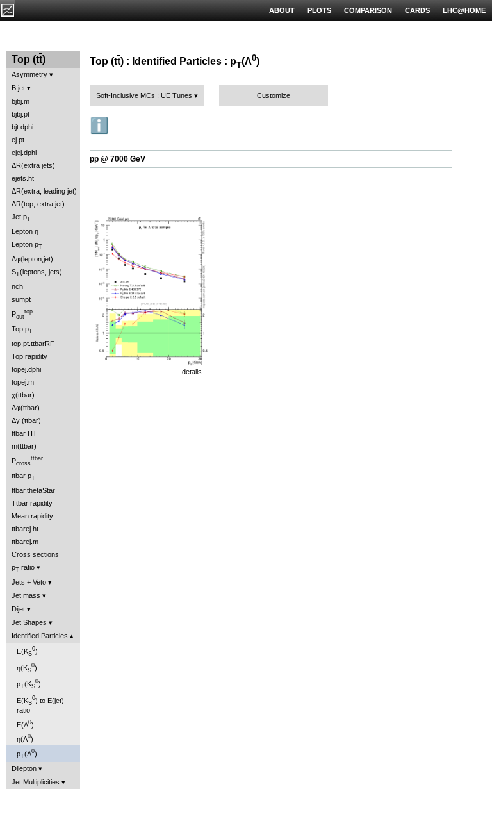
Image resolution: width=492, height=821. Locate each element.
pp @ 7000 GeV (117, 158)
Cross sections (35, 554)
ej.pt (18, 140)
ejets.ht (23, 178)
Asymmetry (29, 74)
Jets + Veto (29, 582)
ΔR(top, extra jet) (38, 204)
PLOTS (319, 10)
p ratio (23, 568)
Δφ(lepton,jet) (32, 259)
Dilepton (24, 768)
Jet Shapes (29, 622)
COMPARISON (368, 10)
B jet (18, 88)
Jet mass (26, 595)
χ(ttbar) (23, 395)
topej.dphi (26, 369)
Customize (273, 95)
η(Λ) (25, 738)
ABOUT (282, 10)
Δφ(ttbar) (26, 407)
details (192, 372)
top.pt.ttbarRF (33, 343)
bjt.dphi (22, 127)
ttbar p (23, 476)
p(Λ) (27, 753)
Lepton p (27, 245)
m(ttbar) (24, 446)
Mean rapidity (32, 516)
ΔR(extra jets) (33, 165)
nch (17, 286)
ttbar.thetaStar (33, 490)
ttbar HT (24, 433)
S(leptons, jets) (37, 273)
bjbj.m (20, 101)
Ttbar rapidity (32, 503)
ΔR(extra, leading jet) (44, 191)
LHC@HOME (464, 10)
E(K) (27, 651)
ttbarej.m (25, 541)
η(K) (27, 668)
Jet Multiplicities (36, 782)
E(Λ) (25, 724)
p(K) (29, 684)
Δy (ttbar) (26, 420)
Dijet (18, 609)
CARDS (417, 10)
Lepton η (25, 231)
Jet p (21, 217)
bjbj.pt (20, 114)
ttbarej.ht (25, 529)
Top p (22, 330)
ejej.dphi (24, 152)
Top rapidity (29, 356)
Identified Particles (40, 636)
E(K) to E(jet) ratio (40, 704)
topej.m (23, 382)
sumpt (21, 299)
